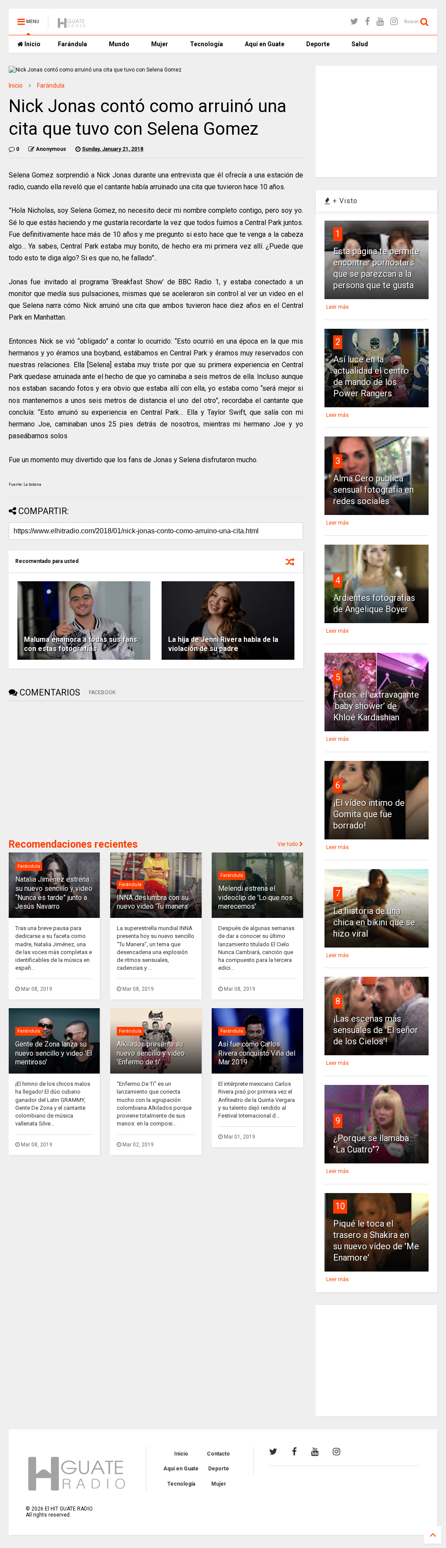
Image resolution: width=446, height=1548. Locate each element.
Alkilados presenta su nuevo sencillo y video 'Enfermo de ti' (151, 1053)
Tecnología (206, 44)
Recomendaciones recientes (73, 844)
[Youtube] (380, 22)
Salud (359, 44)
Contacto (218, 1454)
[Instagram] (394, 22)
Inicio (32, 44)
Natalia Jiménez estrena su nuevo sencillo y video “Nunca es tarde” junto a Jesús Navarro (53, 892)
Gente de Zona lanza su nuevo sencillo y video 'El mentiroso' (53, 1053)
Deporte (318, 44)
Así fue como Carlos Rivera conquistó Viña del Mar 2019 (256, 1053)
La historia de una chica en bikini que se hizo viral (374, 922)
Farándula (72, 44)
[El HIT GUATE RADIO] (72, 24)
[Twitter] (354, 22)
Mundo (119, 44)
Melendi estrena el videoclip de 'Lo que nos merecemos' (255, 897)
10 (340, 1206)
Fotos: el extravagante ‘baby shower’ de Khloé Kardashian (376, 706)
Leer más (337, 307)
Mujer (159, 44)
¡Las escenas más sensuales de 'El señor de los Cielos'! (375, 1030)
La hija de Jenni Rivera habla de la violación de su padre (223, 644)
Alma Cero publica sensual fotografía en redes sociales (373, 489)
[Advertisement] (74, 768)
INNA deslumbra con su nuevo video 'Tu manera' (153, 902)
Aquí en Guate (264, 44)
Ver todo (288, 844)
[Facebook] (367, 22)
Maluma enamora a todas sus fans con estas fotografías (80, 644)
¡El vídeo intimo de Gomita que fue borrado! (369, 814)
